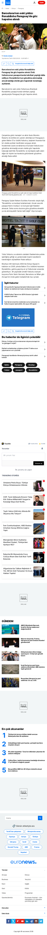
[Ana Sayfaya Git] (7, 2)
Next (3, 884)
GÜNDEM (7, 621)
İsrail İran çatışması (14, 831)
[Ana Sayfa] (2, 8)
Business (5, 879)
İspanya (12, 837)
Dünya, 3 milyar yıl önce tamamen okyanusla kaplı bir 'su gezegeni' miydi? (21, 342)
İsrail (24, 842)
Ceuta (35, 842)
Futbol (6, 370)
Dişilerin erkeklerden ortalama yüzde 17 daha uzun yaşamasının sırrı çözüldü (20, 349)
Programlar (29, 893)
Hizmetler (5, 908)
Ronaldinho (33, 370)
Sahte (6, 365)
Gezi (3, 888)
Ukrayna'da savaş (34, 831)
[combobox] (23, 818)
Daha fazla (5, 913)
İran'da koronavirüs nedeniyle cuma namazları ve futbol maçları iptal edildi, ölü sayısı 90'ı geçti (22, 303)
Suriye (23, 837)
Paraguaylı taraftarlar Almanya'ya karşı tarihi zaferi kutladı (20, 356)
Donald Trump (13, 847)
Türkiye (35, 837)
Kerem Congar (8, 56)
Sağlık (27, 884)
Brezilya (32, 365)
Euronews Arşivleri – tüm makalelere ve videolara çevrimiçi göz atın (33, 899)
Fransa (36, 847)
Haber (7, 8)
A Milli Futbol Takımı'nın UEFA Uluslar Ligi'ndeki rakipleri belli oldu (21, 295)
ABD (26, 847)
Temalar (5, 870)
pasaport (19, 370)
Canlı (42, 2)
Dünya (14, 8)
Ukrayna (13, 842)
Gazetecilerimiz (7, 897)
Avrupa (4, 875)
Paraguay (21, 8)
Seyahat (24, 852)
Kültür (27, 888)
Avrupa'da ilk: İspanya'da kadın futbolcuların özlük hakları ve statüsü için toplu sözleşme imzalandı (22, 288)
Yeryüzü (28, 879)
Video (4, 893)
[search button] (40, 818)
